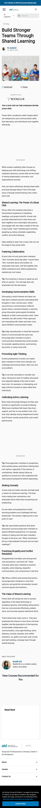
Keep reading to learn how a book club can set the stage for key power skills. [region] (20, 243)
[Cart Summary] (36, 9)
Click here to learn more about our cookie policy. (18, 799)
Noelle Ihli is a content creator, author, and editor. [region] (25, 665)
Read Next (10, 709)
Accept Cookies (20, 804)
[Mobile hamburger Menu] (4, 9)
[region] (20, 107)
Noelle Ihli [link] (13, 48)
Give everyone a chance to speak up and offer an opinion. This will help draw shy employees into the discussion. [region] (20, 282)
